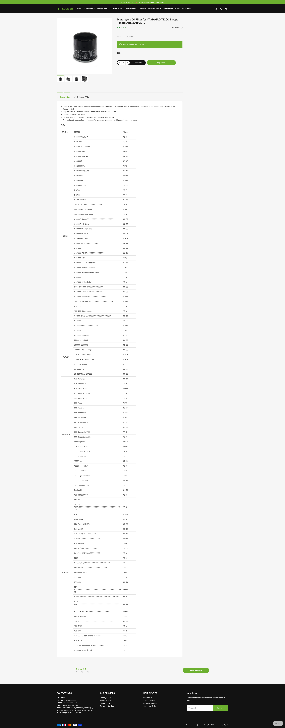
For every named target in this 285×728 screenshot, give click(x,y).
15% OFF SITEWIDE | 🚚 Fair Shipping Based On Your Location (142, 2)
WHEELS (143, 9)
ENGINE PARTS (117, 9)
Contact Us (147, 698)
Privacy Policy (105, 698)
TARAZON (211, 725)
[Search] (216, 8)
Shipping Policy (106, 703)
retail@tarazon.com (70, 705)
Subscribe (220, 708)
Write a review (196, 670)
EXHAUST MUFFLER (154, 9)
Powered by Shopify (222, 725)
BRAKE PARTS (88, 9)
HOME (79, 9)
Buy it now (161, 63)
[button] (122, 36)
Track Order (186, 9)
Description (65, 97)
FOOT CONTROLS (102, 9)
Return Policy (105, 700)
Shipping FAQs (83, 97)
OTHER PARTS (168, 9)
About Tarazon (149, 700)
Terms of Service (107, 706)
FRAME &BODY (131, 9)
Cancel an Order (149, 706)
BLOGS (177, 9)
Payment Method (150, 703)
